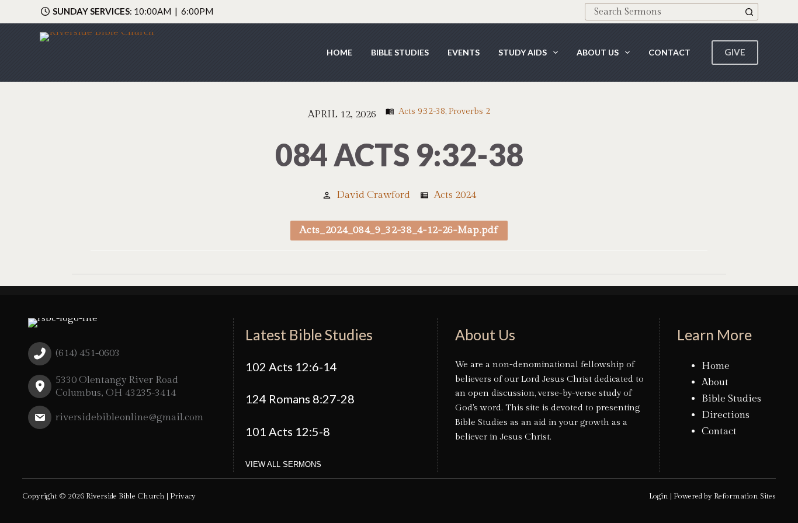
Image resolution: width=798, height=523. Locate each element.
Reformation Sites (745, 496)
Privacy (183, 496)
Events (463, 52)
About (715, 382)
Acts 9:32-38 (421, 111)
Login (658, 496)
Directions (726, 415)
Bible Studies (400, 52)
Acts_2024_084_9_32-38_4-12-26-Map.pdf (399, 230)
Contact (669, 52)
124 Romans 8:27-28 (300, 399)
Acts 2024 (455, 195)
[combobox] (663, 11)
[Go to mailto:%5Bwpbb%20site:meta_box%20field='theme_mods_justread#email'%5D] (122, 420)
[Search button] (749, 12)
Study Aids (522, 52)
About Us (598, 52)
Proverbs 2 (469, 111)
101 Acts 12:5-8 (287, 431)
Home (339, 52)
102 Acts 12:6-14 (291, 367)
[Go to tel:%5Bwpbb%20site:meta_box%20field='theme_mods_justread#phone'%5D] (122, 356)
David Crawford (373, 195)
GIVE (734, 52)
